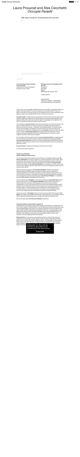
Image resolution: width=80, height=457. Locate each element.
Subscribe (40, 231)
